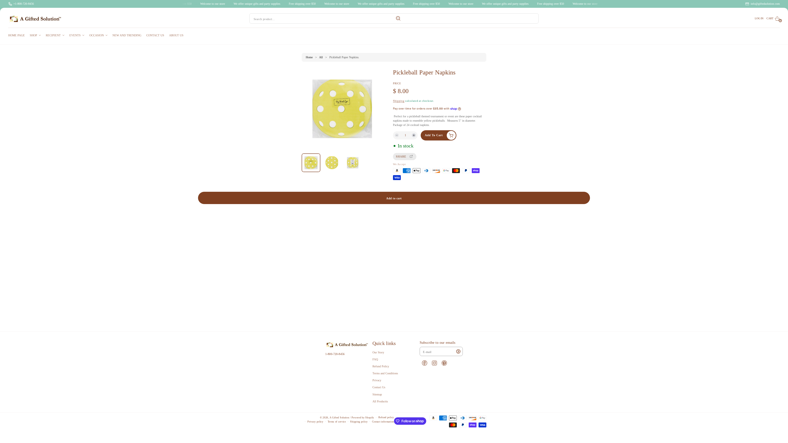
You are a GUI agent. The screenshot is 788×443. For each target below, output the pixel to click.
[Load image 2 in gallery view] (331, 162)
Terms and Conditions (385, 373)
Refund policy (386, 417)
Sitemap (377, 394)
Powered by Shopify (363, 417)
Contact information (383, 421)
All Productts (380, 401)
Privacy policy (315, 421)
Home (309, 57)
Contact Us (378, 387)
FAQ (375, 359)
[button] (773, 18)
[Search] (398, 18)
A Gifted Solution (339, 417)
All (321, 57)
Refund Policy (380, 366)
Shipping (398, 100)
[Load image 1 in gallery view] (311, 162)
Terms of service (337, 421)
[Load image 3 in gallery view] (352, 162)
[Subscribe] (458, 351)
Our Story (378, 352)
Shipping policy (359, 421)
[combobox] (327, 18)
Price (397, 83)
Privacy (376, 380)
